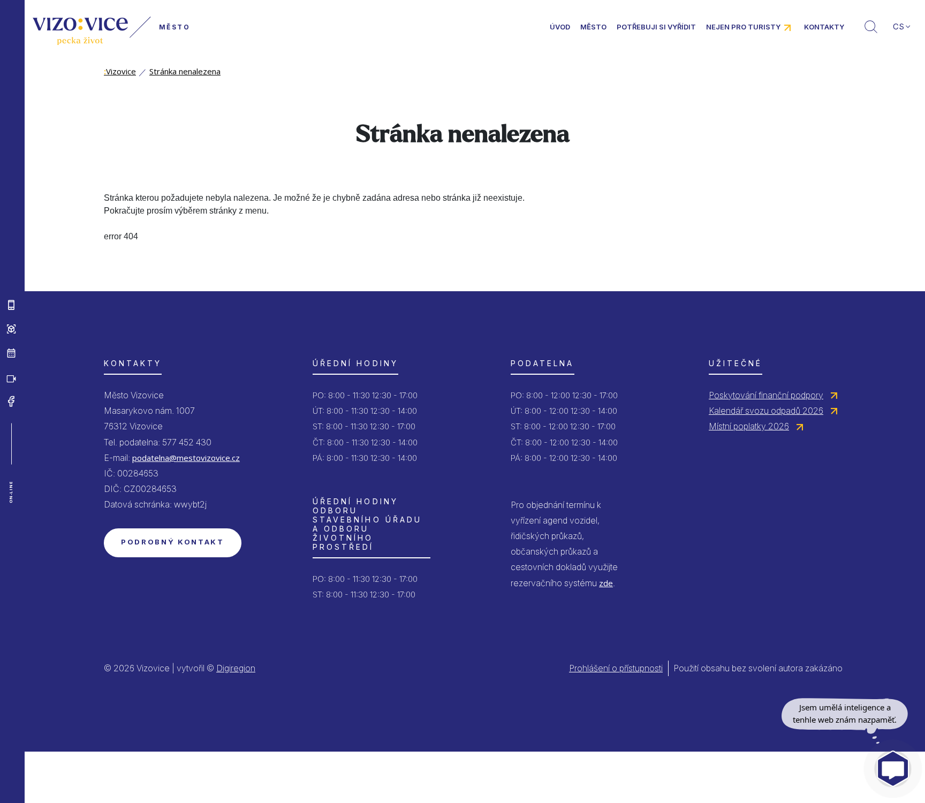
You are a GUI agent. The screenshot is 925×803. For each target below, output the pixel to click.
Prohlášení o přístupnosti (616, 668)
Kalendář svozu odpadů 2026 (766, 410)
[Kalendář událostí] (11, 353)
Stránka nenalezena (185, 71)
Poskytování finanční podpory (766, 395)
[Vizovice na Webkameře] (11, 377)
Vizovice (120, 71)
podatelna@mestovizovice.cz (186, 457)
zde (606, 583)
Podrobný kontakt (172, 541)
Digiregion (235, 668)
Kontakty (824, 26)
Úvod (560, 26)
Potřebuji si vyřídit (656, 26)
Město (593, 26)
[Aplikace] (11, 305)
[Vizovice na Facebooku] (11, 401)
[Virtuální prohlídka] (11, 329)
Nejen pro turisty (743, 26)
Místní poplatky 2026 (749, 426)
